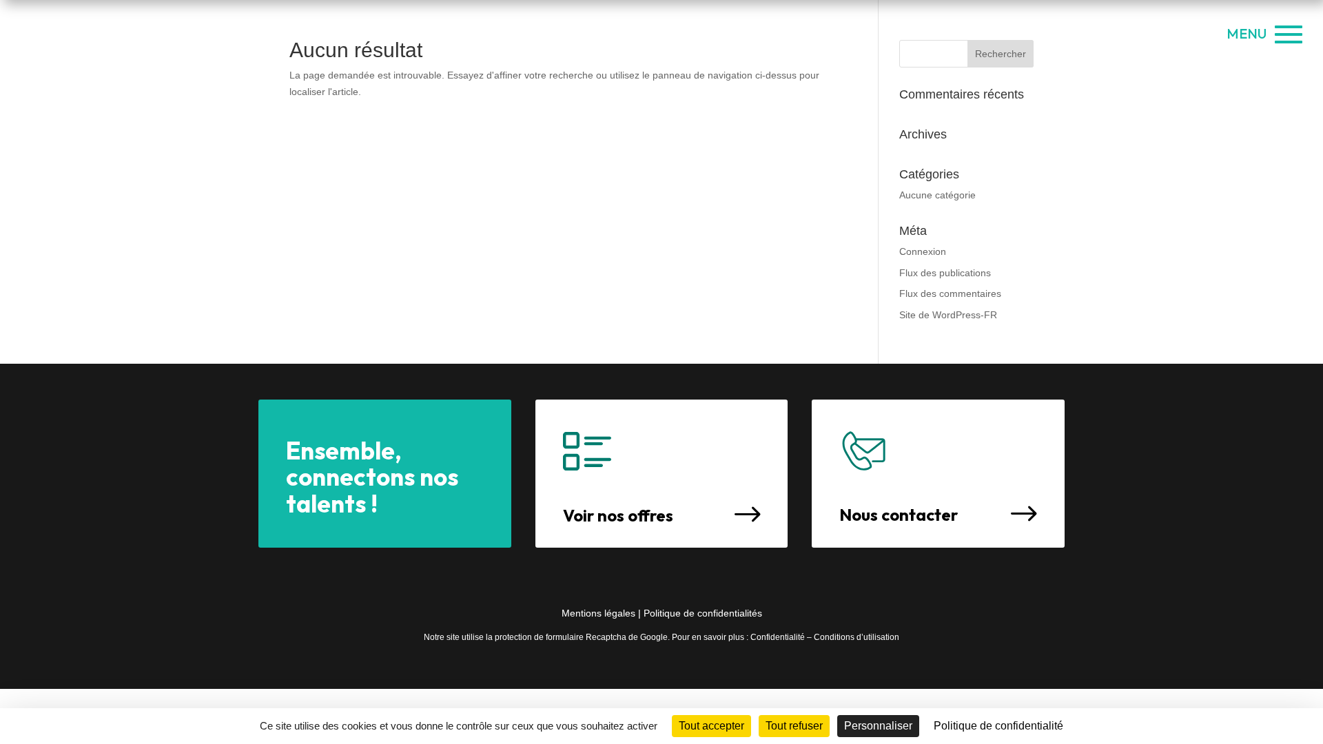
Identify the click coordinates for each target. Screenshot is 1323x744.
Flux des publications (945, 272)
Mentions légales (600, 613)
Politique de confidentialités (703, 613)
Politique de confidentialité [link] (998, 726)
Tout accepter (711, 726)
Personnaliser (878, 726)
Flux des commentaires (950, 293)
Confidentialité (777, 637)
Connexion (922, 251)
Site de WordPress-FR (948, 314)
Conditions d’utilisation (856, 637)
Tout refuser (794, 726)
